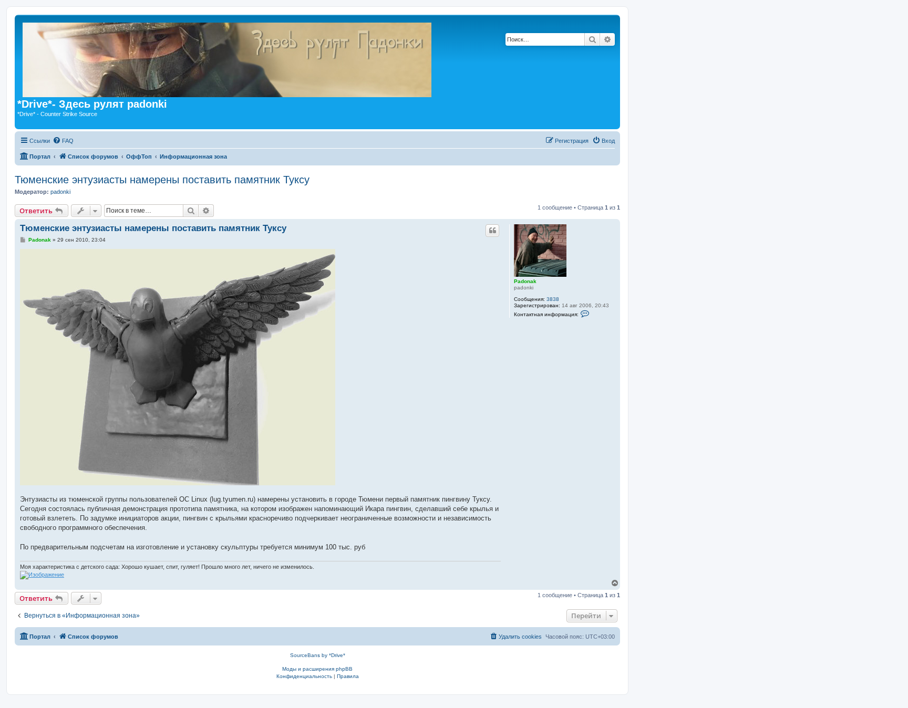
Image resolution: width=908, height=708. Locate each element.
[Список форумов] (404, 57)
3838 (552, 299)
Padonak (525, 281)
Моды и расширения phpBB (317, 669)
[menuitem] (63, 140)
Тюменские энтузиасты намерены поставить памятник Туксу (162, 179)
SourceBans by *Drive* (317, 655)
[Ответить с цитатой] (492, 230)
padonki (60, 192)
